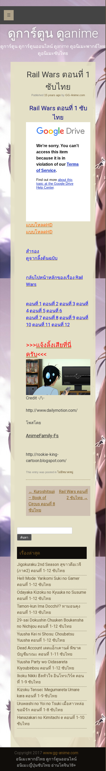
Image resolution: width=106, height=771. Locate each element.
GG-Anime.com (75, 95)
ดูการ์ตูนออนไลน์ (61, 759)
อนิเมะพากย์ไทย (30, 759)
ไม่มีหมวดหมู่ (65, 472)
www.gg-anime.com (60, 752)
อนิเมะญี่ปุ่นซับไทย (33, 765)
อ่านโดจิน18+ (63, 765)
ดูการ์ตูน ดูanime (53, 33)
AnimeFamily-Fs (42, 435)
